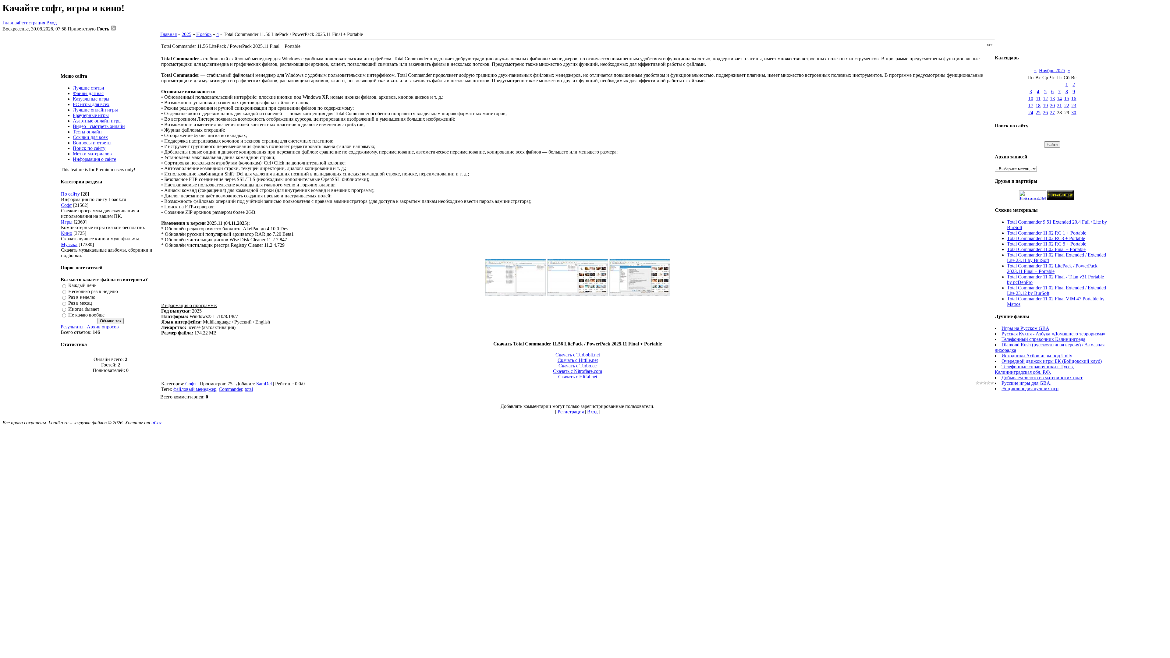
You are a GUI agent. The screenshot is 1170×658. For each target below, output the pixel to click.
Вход (51, 22)
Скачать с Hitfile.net (578, 360)
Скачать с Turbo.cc (577, 365)
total (249, 389)
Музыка (69, 244)
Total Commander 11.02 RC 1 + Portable (1046, 232)
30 (1073, 112)
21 (1059, 105)
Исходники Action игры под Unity (1037, 355)
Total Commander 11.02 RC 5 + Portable (1046, 243)
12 (1045, 98)
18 (1038, 105)
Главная (10, 22)
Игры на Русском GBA (1025, 328)
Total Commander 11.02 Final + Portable (1046, 249)
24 (1030, 112)
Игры (67, 222)
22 (1066, 105)
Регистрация (32, 22)
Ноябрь (203, 34)
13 (1052, 98)
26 (1045, 112)
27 (1052, 112)
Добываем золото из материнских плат (1042, 377)
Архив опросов (103, 326)
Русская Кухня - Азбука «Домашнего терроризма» (1053, 333)
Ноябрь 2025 (1052, 70)
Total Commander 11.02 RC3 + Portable (1046, 238)
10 (1030, 98)
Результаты (72, 326)
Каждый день (82, 285)
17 (1030, 105)
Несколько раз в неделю (93, 291)
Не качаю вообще (86, 314)
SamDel (264, 383)
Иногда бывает (83, 309)
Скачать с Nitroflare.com (577, 371)
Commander (230, 389)
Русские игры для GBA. (1026, 383)
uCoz (156, 422)
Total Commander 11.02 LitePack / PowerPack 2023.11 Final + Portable (1052, 268)
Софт (66, 205)
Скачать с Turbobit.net (577, 354)
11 (1038, 98)
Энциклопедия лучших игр (1030, 388)
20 (1052, 105)
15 (1066, 98)
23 (1073, 105)
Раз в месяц (80, 303)
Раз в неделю (81, 297)
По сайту (70, 193)
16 (1073, 98)
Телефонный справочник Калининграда (1043, 339)
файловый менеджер (194, 389)
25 (1038, 112)
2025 (186, 34)
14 (1059, 98)
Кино (66, 233)
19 (1045, 105)
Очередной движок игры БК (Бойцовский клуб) (1052, 361)
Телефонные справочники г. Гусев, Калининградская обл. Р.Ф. (1034, 369)
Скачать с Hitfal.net (577, 376)
